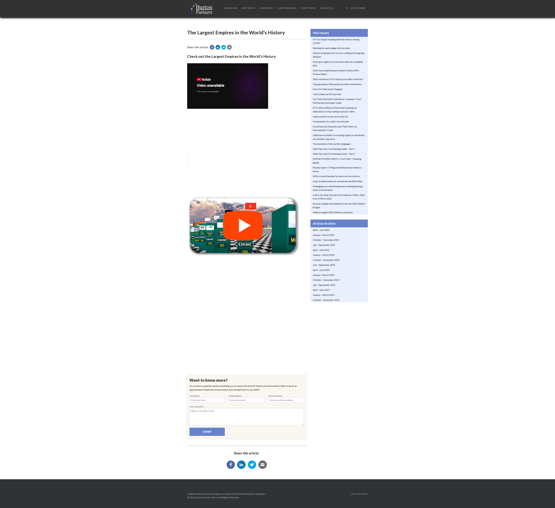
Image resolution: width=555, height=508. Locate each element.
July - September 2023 (324, 285)
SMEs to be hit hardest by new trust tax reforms (336, 176)
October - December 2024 (326, 260)
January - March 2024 (323, 275)
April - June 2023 (321, 289)
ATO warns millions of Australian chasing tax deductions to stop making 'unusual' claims (335, 109)
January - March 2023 (323, 295)
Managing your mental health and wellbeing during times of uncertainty (337, 188)
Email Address (235, 396)
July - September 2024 (324, 264)
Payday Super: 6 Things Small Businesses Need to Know (337, 169)
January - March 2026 (323, 235)
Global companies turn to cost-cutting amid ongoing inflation (338, 55)
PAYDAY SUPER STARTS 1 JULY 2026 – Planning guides (337, 160)
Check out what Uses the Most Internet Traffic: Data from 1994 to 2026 (339, 197)
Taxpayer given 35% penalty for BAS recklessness (337, 84)
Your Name (194, 396)
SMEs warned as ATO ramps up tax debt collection (338, 79)
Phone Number (275, 396)
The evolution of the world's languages (332, 143)
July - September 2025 (324, 245)
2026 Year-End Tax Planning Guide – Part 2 (334, 153)
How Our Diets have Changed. (328, 89)
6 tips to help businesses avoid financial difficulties (337, 181)
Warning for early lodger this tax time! (331, 48)
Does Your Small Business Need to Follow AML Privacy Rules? (336, 72)
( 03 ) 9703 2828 (357, 8)
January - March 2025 (323, 254)
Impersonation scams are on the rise (330, 116)
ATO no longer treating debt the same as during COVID (336, 41)
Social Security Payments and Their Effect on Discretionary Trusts (335, 128)
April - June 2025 (321, 250)
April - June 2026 (321, 230)
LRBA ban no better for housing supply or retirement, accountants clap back (339, 137)
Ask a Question (196, 406)
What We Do (248, 8)
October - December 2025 (326, 239)
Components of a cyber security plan (331, 121)
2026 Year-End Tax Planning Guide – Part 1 (334, 148)
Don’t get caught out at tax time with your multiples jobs (338, 63)
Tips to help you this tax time (327, 94)
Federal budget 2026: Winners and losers (333, 212)
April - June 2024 (321, 270)
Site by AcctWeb (359, 493)
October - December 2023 (326, 279)
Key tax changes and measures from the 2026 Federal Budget (339, 205)
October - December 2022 (326, 300)
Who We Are (230, 8)
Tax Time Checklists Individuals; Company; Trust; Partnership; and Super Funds (337, 101)
